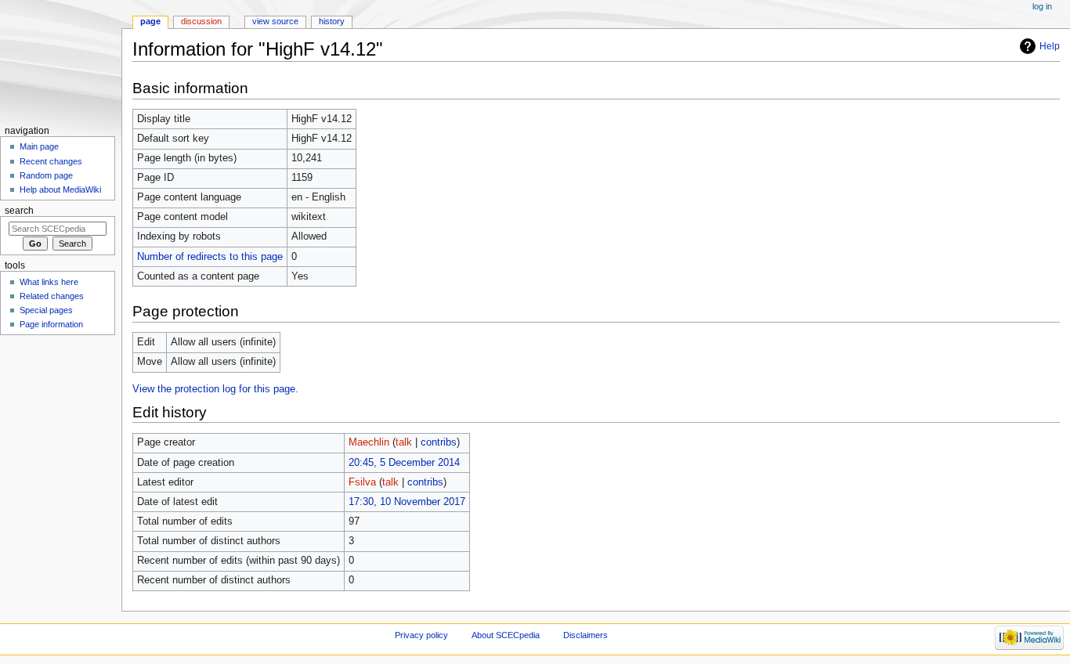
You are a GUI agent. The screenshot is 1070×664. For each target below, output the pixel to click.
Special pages (46, 310)
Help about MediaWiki (60, 189)
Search (19, 210)
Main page (39, 146)
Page (150, 21)
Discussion (201, 21)
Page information (51, 324)
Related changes (52, 296)
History (332, 21)
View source (275, 21)
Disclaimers (585, 635)
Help (1049, 46)
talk (404, 442)
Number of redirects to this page (210, 256)
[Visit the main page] (60, 60)
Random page (46, 175)
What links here (49, 282)
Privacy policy (421, 635)
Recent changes (51, 161)
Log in (1042, 6)
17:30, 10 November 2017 (407, 501)
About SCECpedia (506, 635)
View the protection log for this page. (215, 389)
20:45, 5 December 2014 (404, 462)
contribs (439, 442)
